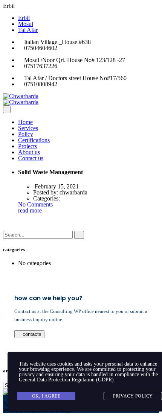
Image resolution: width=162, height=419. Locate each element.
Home (25, 122)
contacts (31, 334)
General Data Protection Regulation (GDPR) (66, 380)
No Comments (35, 204)
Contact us (30, 158)
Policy (25, 134)
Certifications (34, 140)
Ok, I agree (46, 396)
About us (29, 152)
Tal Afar (28, 30)
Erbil (24, 18)
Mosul (25, 24)
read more (30, 210)
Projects (27, 146)
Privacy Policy (133, 396)
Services (28, 128)
